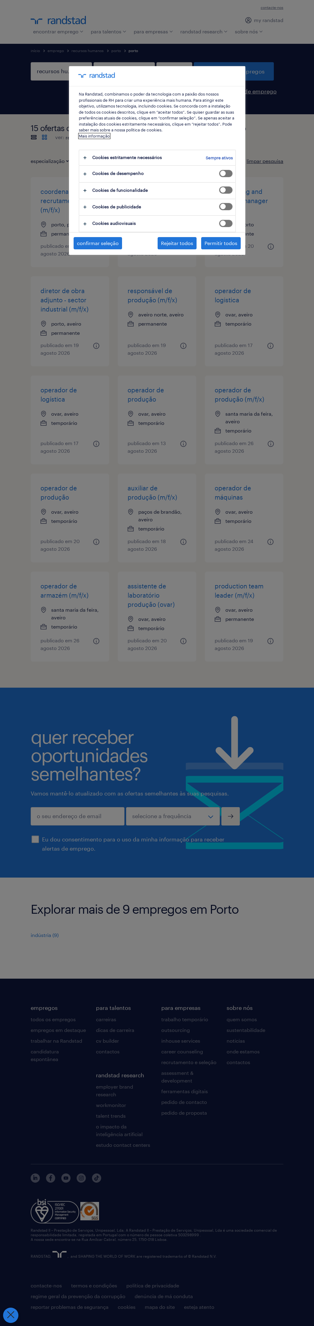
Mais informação (94, 136)
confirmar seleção (98, 243)
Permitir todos (221, 243)
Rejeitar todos (177, 243)
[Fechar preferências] (10, 1315)
